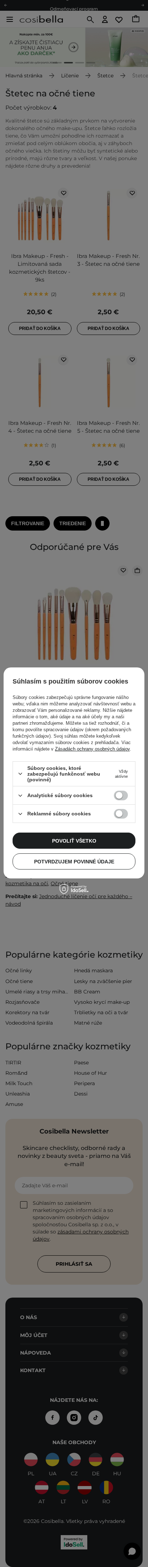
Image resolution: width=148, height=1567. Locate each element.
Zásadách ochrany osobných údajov (92, 749)
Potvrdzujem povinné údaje (74, 861)
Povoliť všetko (74, 841)
